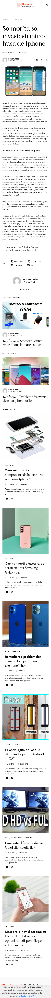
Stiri (7, 838)
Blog (7, 651)
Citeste (22, 996)
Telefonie (17, 19)
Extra (7, 745)
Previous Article (12, 298)
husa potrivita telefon (27, 247)
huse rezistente (29, 250)
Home (5, 19)
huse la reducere (12, 250)
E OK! (32, 996)
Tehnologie (16, 838)
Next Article (8, 354)
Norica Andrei (13, 59)
